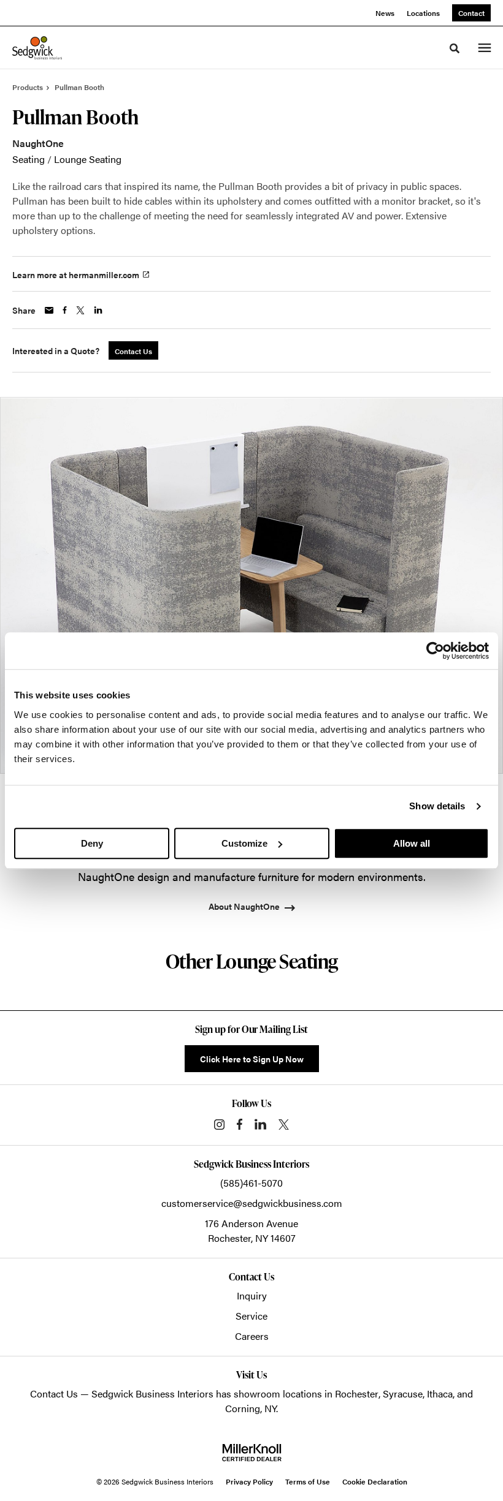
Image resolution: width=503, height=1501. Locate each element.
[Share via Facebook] (65, 310)
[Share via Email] (49, 310)
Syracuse (403, 1393)
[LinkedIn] (260, 1124)
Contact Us (54, 1393)
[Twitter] (283, 1124)
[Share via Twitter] (80, 310)
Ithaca (440, 1393)
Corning (242, 1408)
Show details (437, 806)
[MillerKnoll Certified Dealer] (252, 1452)
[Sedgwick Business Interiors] (37, 47)
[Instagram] (219, 1124)
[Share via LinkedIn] (98, 310)
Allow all (411, 843)
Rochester (356, 1393)
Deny (92, 843)
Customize (244, 843)
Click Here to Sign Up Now (252, 1059)
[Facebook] (239, 1124)
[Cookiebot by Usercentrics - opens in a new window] (435, 650)
